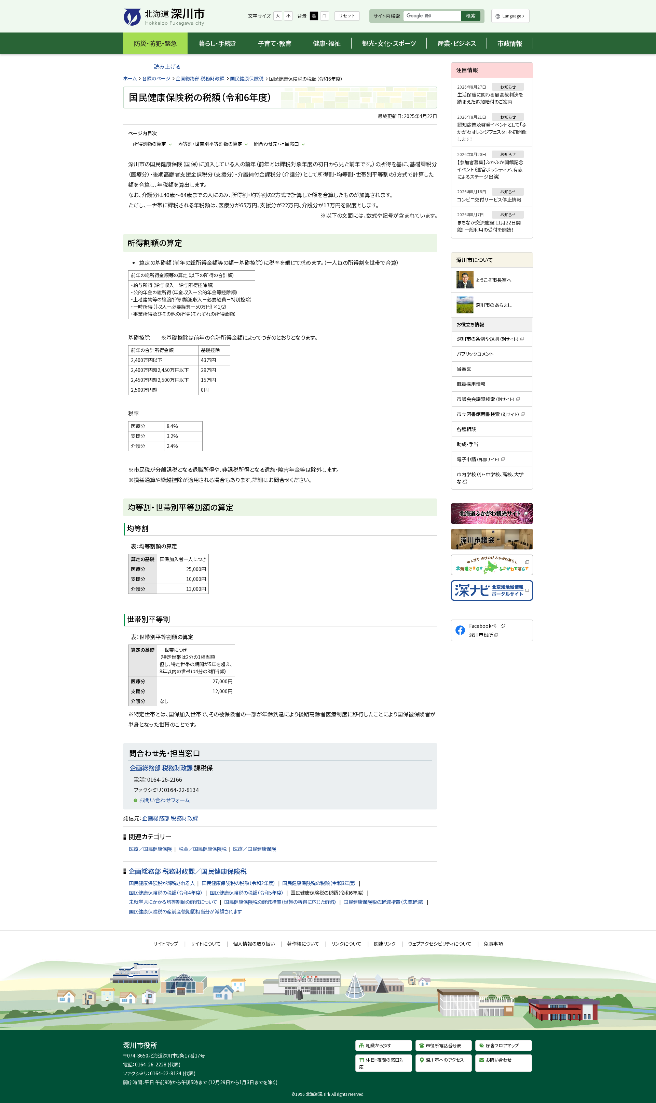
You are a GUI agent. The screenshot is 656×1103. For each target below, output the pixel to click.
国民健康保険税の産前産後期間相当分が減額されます (185, 911)
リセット (347, 15)
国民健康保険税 (246, 78)
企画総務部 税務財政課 (200, 78)
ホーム (130, 78)
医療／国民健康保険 (150, 848)
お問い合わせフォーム (164, 800)
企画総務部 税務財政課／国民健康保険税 (187, 870)
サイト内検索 (386, 15)
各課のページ (156, 78)
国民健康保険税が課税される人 (162, 882)
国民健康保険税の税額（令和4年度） (166, 892)
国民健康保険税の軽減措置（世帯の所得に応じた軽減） (280, 901)
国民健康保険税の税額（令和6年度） (327, 892)
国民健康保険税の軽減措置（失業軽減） (383, 901)
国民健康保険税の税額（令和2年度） (239, 882)
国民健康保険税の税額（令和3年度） (319, 882)
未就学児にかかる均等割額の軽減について (173, 901)
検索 (473, 17)
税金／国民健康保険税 (203, 848)
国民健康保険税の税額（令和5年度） (247, 892)
